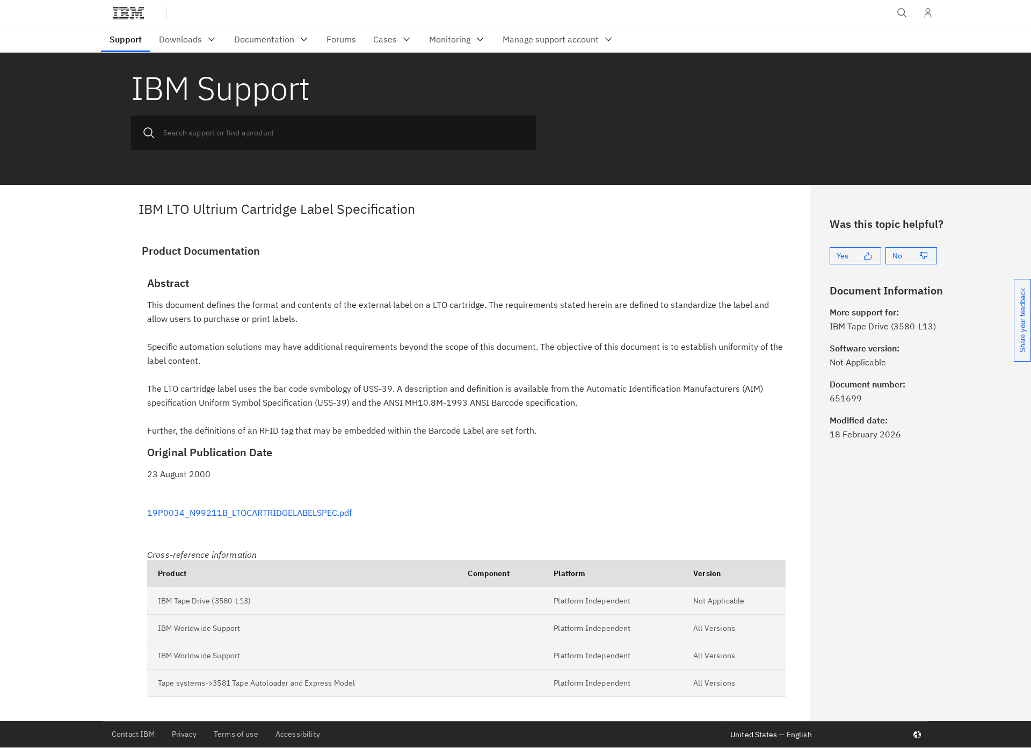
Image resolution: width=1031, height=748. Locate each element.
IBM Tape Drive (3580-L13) (204, 601)
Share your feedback (1023, 320)
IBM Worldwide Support (199, 628)
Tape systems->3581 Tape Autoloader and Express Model (256, 683)
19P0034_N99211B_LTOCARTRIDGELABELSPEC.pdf (249, 512)
